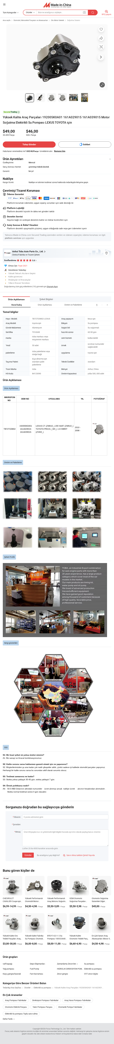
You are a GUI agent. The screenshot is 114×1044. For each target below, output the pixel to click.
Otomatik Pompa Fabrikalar (70, 1007)
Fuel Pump (34, 968)
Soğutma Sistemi (73, 20)
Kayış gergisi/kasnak (12, 973)
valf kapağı (7, 963)
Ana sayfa (6, 20)
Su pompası (89, 963)
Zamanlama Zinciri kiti (66, 963)
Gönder (28, 855)
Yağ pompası (8, 968)
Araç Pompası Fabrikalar (15, 1000)
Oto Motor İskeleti (57, 20)
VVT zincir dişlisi (91, 973)
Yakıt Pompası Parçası (42, 1007)
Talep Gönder (29, 144)
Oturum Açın (52, 286)
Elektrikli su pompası (93, 968)
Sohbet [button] (86, 144)
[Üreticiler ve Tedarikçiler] (57, 5)
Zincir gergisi (62, 973)
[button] (102, 304)
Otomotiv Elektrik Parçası (16, 1007)
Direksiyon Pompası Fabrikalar (45, 1000)
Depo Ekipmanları (37, 963)
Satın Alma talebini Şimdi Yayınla (79, 855)
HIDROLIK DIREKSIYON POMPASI (70, 968)
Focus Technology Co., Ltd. (56, 1029)
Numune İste (59, 151)
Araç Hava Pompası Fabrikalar (77, 1000)
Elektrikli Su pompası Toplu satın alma (21, 1013)
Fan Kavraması (36, 973)
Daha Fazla (8, 1018)
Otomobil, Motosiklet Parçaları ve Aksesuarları (30, 20)
